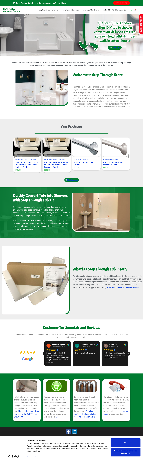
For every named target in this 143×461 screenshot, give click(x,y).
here (57, 417)
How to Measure (66, 10)
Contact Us (122, 10)
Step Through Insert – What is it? (48, 10)
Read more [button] (50, 363)
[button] (128, 353)
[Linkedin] (74, 431)
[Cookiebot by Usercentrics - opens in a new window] (13, 456)
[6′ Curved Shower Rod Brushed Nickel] (84, 149)
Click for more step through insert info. (123, 287)
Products (97, 10)
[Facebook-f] (68, 431)
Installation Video (88, 10)
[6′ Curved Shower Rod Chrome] (54, 149)
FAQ (112, 10)
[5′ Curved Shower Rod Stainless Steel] (113, 149)
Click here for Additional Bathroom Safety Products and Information (85, 414)
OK (125, 443)
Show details (32, 457)
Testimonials (106, 10)
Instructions (75, 10)
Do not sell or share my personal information (125, 452)
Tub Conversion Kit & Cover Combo (26, 160)
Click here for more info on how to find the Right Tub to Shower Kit (26, 414)
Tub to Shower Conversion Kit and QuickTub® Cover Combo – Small (26, 164)
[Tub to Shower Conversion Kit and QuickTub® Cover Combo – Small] (25, 149)
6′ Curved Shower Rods (51, 160)
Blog (116, 10)
